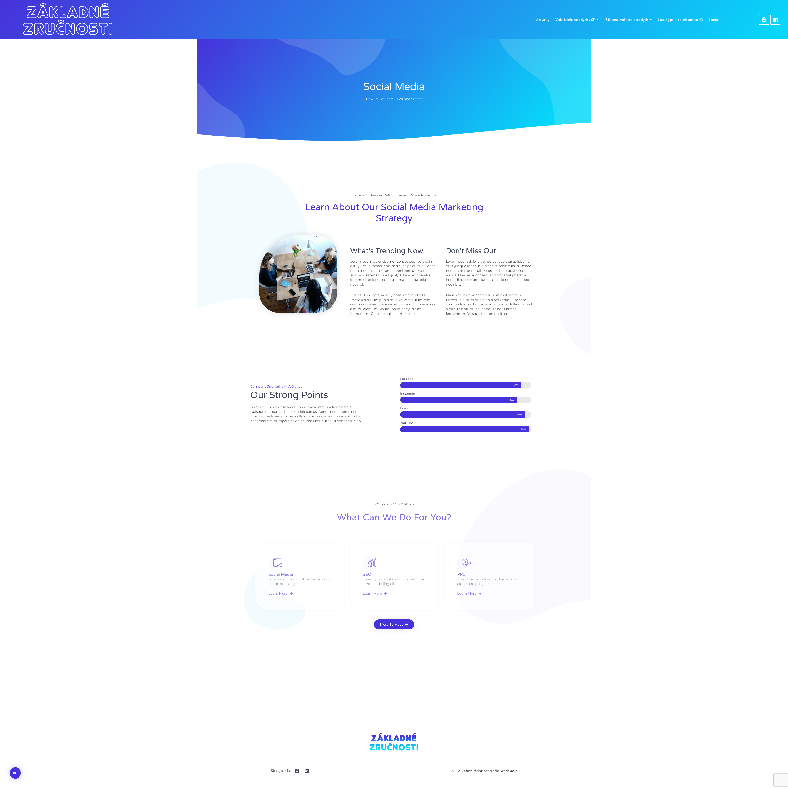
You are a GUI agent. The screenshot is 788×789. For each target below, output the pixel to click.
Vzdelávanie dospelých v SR (575, 20)
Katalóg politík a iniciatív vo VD (680, 20)
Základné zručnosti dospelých (626, 20)
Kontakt (715, 20)
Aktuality (542, 20)
